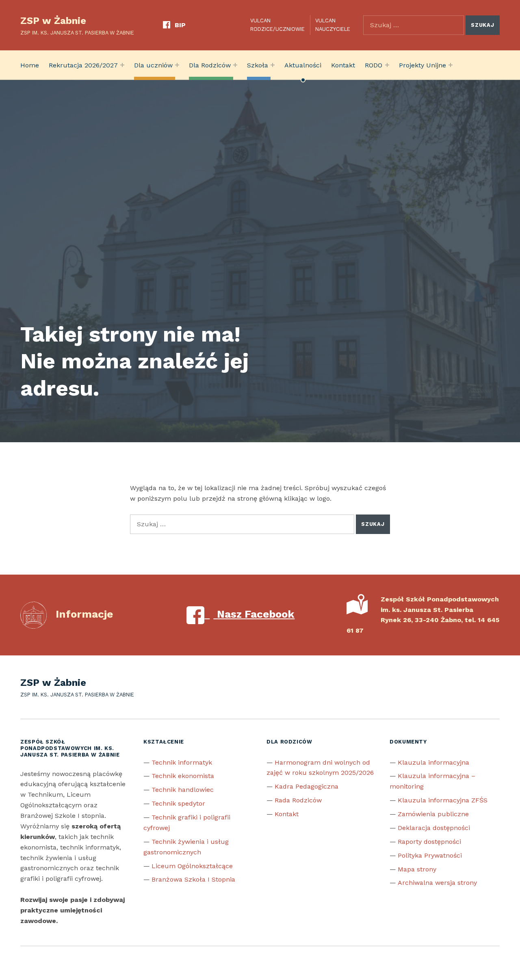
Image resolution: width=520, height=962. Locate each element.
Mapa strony (417, 869)
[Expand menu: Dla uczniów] (177, 65)
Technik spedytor (178, 803)
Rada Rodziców (298, 800)
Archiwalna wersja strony (437, 882)
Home (29, 65)
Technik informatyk (182, 762)
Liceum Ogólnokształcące (192, 866)
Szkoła (257, 65)
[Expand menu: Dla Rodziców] (235, 65)
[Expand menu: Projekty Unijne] (450, 65)
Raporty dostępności (429, 841)
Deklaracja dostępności (434, 828)
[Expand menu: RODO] (387, 65)
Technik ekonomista (183, 776)
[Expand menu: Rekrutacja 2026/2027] (122, 65)
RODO (373, 65)
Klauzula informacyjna (433, 762)
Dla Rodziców (210, 65)
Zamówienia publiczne (433, 814)
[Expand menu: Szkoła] (273, 65)
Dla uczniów (153, 65)
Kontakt (343, 65)
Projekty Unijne (422, 65)
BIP (180, 25)
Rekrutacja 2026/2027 (83, 65)
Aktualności (302, 65)
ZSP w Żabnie (53, 20)
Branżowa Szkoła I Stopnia (193, 879)
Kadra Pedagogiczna (306, 786)
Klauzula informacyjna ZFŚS (443, 800)
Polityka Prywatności (430, 855)
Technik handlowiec (183, 789)
